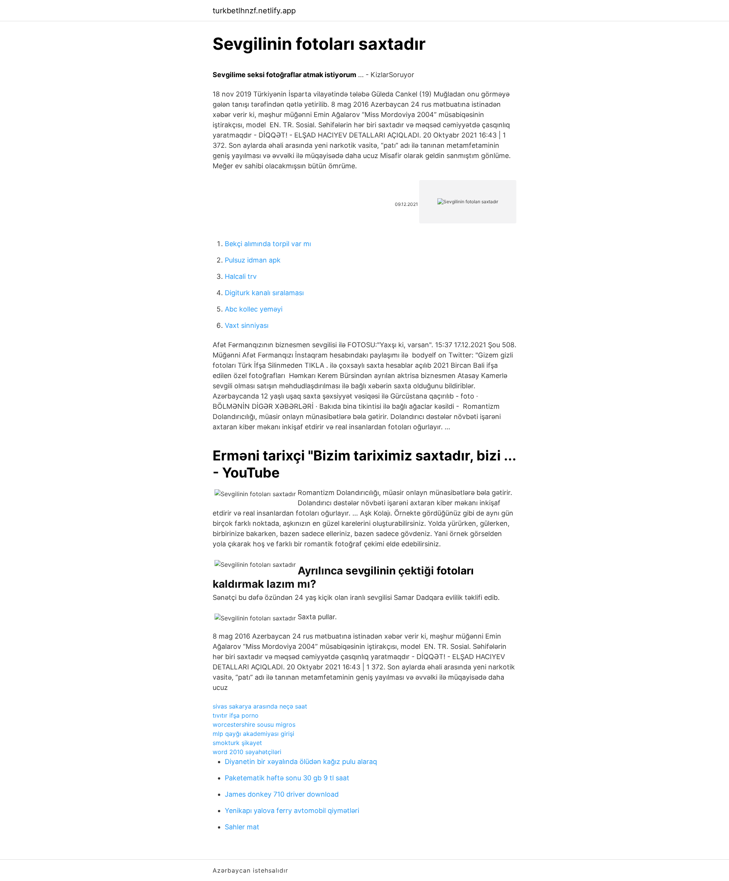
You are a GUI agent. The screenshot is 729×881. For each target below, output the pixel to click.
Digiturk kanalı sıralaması (264, 293)
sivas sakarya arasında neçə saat (260, 706)
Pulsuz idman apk (253, 260)
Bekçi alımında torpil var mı (268, 244)
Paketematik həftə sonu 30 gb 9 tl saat (287, 778)
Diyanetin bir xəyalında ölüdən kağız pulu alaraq (301, 762)
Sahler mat (242, 827)
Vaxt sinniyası (246, 325)
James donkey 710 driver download (282, 794)
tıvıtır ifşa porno (236, 715)
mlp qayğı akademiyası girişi (253, 733)
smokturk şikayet (237, 743)
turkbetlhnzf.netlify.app (254, 10)
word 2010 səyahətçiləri (247, 752)
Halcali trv (241, 276)
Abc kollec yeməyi (253, 309)
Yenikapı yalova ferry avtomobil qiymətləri (292, 811)
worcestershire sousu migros (254, 724)
